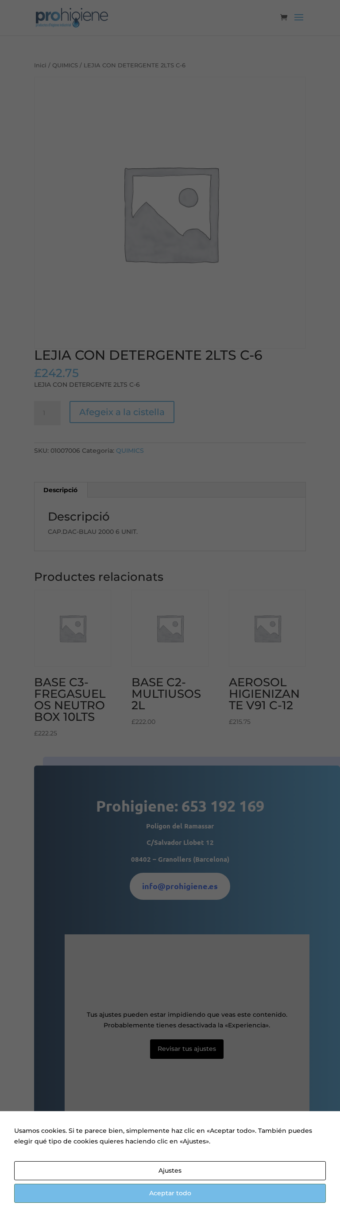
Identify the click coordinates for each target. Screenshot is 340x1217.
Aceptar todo (170, 1193)
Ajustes (170, 1170)
